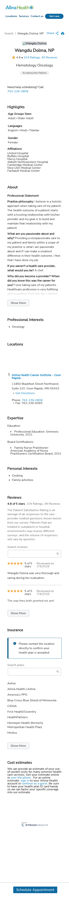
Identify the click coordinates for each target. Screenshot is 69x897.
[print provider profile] (63, 33)
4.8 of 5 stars (16, 503)
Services (24, 16)
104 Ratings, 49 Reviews (40, 57)
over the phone (21, 778)
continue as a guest (34, 783)
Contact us (37, 16)
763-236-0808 (17, 91)
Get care (54, 16)
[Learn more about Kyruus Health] (34, 824)
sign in (25, 781)
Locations (11, 16)
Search (8, 33)
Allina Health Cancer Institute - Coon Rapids (36, 376)
